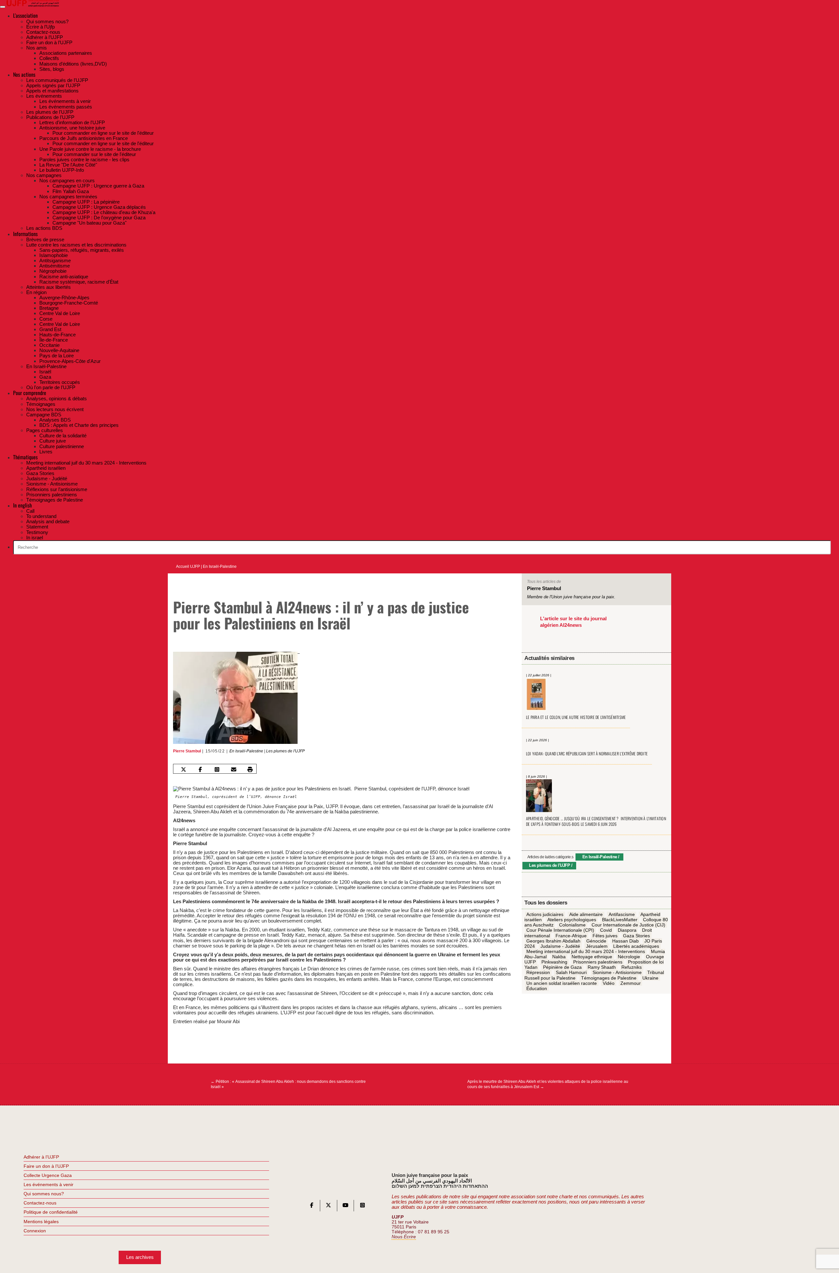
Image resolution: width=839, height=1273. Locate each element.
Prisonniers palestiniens (597, 962)
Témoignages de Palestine (608, 978)
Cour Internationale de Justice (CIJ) (628, 925)
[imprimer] (250, 769)
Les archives (140, 1257)
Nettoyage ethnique (592, 956)
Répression (538, 972)
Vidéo (609, 983)
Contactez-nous (40, 1202)
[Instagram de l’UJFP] (362, 1206)
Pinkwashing (554, 962)
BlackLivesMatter (619, 920)
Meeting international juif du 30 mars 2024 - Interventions (585, 951)
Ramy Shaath (602, 967)
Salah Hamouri (571, 972)
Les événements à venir (48, 1184)
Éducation (536, 988)
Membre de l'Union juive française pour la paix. (571, 596)
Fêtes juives (605, 935)
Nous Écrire (404, 1236)
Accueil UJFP (188, 566)
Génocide (596, 941)
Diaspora (627, 930)
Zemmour (630, 983)
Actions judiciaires (544, 914)
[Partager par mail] (233, 769)
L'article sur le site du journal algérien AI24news (573, 622)
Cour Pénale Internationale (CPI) (560, 930)
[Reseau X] (328, 1206)
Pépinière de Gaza (562, 967)
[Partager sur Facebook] (200, 769)
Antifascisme (622, 914)
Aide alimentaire (586, 914)
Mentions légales (41, 1221)
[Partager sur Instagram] (217, 769)
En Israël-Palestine (220, 566)
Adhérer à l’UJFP (41, 1157)
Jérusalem (597, 946)
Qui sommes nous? (44, 1193)
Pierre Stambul (187, 751)
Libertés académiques (636, 946)
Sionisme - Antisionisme (617, 972)
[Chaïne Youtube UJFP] (345, 1206)
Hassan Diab (625, 941)
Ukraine (650, 978)
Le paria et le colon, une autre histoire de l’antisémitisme (576, 717)
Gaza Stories (636, 935)
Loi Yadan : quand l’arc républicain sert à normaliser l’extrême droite (587, 753)
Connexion (35, 1230)
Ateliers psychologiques (571, 920)
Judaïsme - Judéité (560, 946)
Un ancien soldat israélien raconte (561, 983)
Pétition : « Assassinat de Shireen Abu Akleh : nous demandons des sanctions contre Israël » (288, 1084)
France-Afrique (571, 935)
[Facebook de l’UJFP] (311, 1206)
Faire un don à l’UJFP (46, 1166)
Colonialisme (572, 925)
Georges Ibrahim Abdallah (553, 941)
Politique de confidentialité (51, 1212)
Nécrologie (629, 956)
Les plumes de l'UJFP (285, 751)
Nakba (559, 956)
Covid (606, 930)
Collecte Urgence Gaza (48, 1175)
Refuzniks (631, 967)
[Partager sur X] (183, 769)
